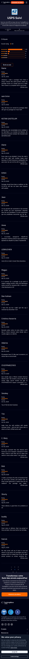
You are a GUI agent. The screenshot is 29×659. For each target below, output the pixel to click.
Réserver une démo (15, 594)
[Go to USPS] (14, 11)
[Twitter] (8, 624)
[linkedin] (2, 624)
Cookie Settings (15, 656)
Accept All (14, 652)
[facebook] (5, 624)
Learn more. (14, 647)
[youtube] (12, 624)
